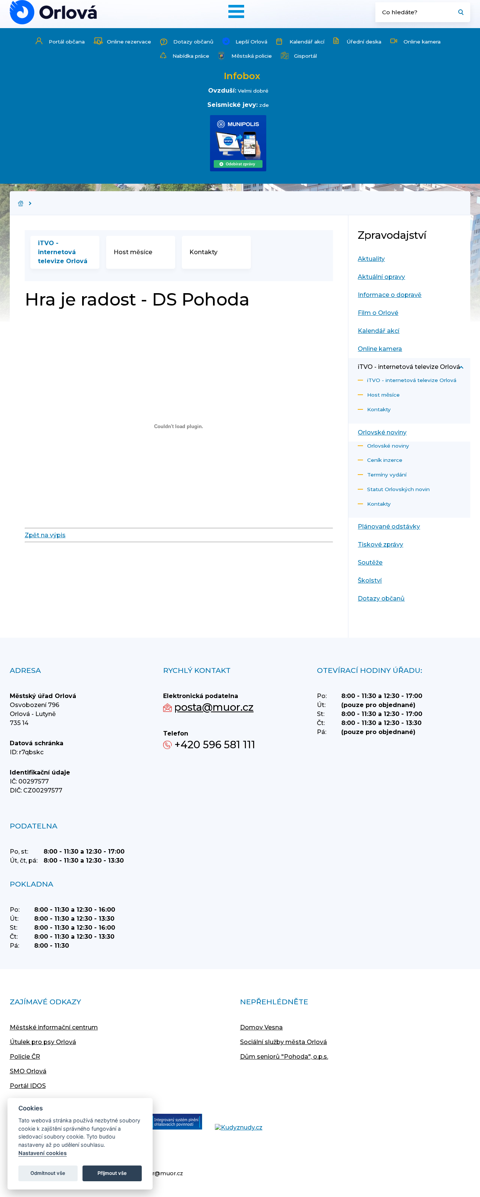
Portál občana (67, 42)
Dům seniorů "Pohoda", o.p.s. (284, 1056)
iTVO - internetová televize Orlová (62, 252)
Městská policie (251, 56)
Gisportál (305, 56)
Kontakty (203, 252)
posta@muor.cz (214, 707)
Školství (370, 580)
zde (264, 105)
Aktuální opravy (381, 276)
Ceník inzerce (384, 460)
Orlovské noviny (382, 432)
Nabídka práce (190, 56)
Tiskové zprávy (380, 544)
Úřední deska (363, 42)
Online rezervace (129, 42)
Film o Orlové (378, 312)
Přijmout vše (112, 1173)
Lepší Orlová (251, 42)
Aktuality (371, 258)
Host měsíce (133, 252)
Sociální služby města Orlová (283, 1042)
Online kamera (422, 42)
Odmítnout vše (47, 1173)
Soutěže (370, 562)
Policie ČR (25, 1056)
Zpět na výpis (45, 535)
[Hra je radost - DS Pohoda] (53, 12)
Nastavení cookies (42, 1153)
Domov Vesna (261, 1027)
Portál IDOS (28, 1085)
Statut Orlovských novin (398, 489)
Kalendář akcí (307, 42)
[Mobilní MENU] (236, 11)
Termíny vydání (386, 475)
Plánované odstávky (389, 526)
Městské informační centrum (54, 1027)
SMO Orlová (28, 1071)
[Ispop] (169, 1122)
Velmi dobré (253, 91)
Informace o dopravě (390, 294)
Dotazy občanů (193, 42)
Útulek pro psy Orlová (43, 1042)
